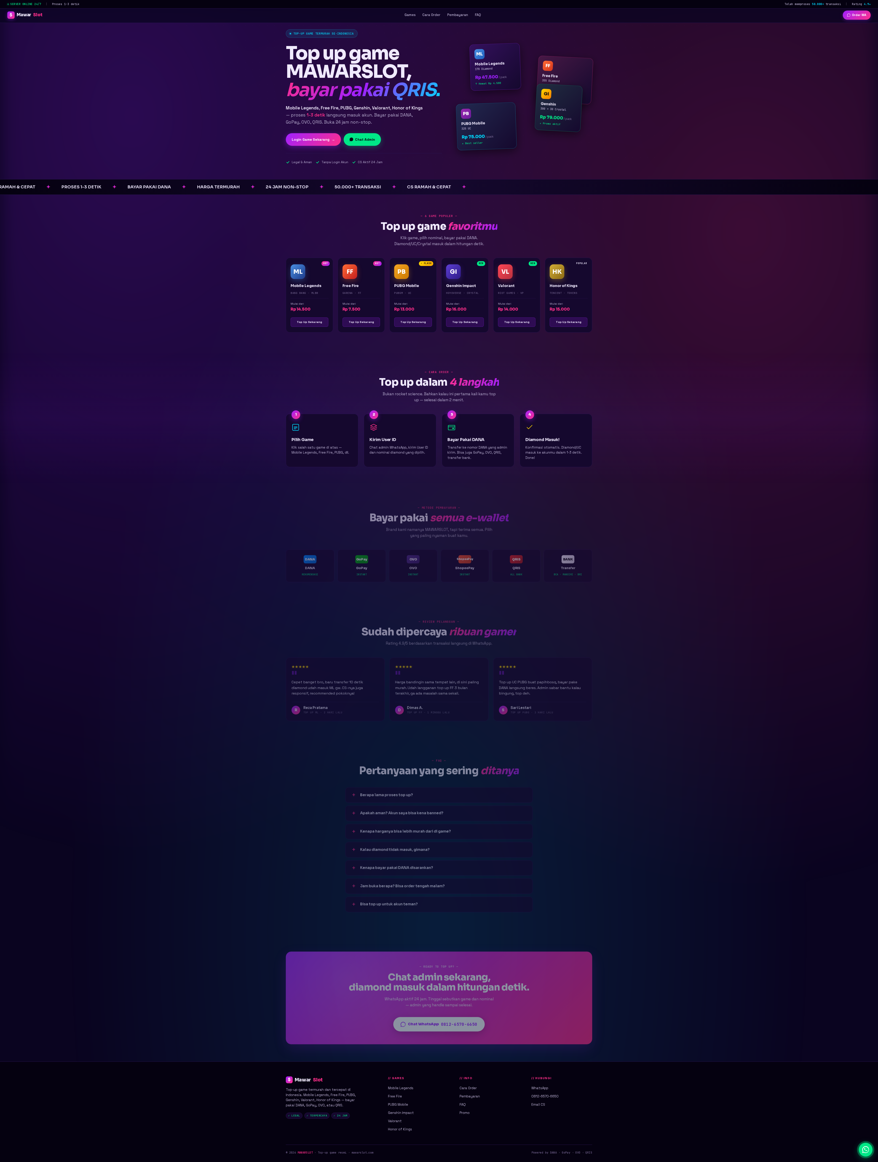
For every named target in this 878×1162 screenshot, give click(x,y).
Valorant (395, 1121)
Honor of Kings (400, 1129)
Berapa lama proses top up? (386, 793)
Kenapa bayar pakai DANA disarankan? (396, 866)
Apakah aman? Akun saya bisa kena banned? (401, 812)
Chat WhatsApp (442, 1023)
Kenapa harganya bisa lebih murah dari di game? (405, 830)
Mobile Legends (400, 1088)
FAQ (478, 15)
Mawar (26, 14)
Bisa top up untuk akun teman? (389, 903)
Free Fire (395, 1096)
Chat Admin (365, 139)
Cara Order (431, 15)
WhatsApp (539, 1088)
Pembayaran (457, 15)
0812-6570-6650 (545, 1096)
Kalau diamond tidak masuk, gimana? (395, 848)
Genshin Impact (401, 1113)
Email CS (538, 1104)
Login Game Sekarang (313, 139)
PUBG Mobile (398, 1104)
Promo (465, 1113)
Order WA (859, 15)
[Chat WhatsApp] (866, 1150)
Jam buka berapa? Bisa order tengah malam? (402, 885)
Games (410, 15)
